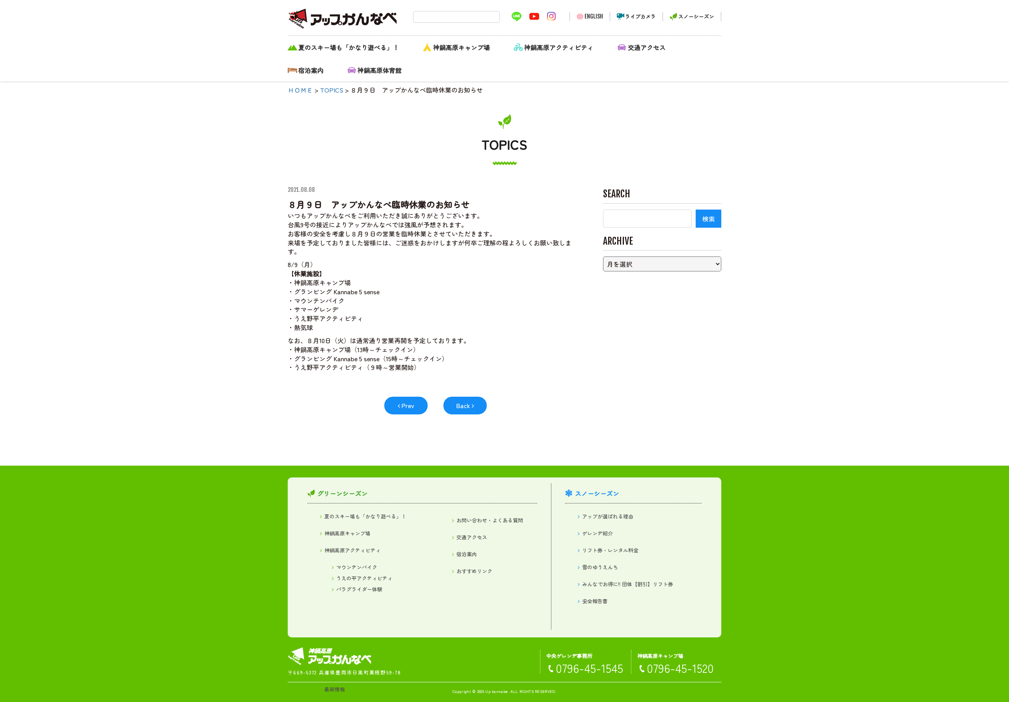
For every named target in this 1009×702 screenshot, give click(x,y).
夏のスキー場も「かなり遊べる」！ (348, 47)
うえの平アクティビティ (364, 578)
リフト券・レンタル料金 (610, 550)
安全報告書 (595, 601)
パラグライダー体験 (359, 589)
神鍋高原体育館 (379, 70)
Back (463, 405)
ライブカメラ (640, 16)
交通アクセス (647, 47)
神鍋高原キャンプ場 (461, 47)
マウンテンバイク (356, 567)
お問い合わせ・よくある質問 (489, 520)
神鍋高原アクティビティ (559, 47)
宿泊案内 (311, 70)
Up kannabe (496, 691)
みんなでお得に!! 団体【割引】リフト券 (627, 584)
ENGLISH (594, 16)
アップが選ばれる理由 (607, 516)
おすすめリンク (474, 571)
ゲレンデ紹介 (597, 533)
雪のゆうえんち (600, 567)
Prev (407, 405)
